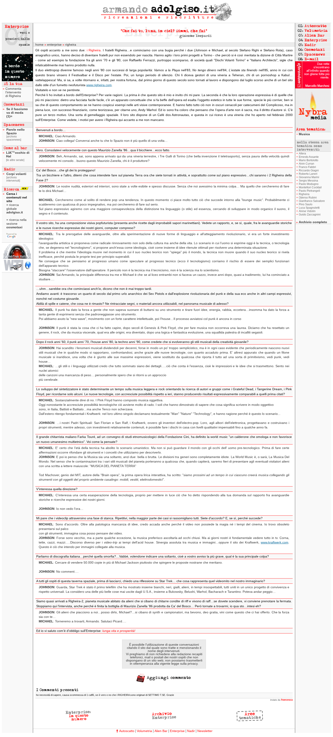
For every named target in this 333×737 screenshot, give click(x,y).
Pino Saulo (305, 204)
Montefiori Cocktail (310, 187)
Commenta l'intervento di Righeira (13, 92)
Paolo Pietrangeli (309, 190)
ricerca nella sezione (16, 223)
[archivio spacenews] (13, 138)
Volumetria (144, 731)
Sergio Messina (308, 180)
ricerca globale (14, 208)
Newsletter (204, 731)
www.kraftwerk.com (274, 542)
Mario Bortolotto (308, 160)
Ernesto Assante (309, 156)
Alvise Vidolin (307, 211)
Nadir (191, 731)
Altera (302, 153)
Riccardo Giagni (309, 170)
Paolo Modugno (309, 184)
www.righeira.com (99, 85)
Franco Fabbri (307, 167)
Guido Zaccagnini (310, 214)
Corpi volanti (16, 174)
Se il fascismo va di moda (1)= (17, 112)
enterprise (54, 44)
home (39, 44)
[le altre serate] (15, 160)
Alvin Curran (306, 163)
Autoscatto (126, 731)
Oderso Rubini (308, 197)
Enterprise (177, 731)
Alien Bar (160, 731)
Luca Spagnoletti (309, 207)
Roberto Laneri (308, 173)
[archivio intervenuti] (13, 179)
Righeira (304, 194)
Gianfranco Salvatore (312, 201)
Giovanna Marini (309, 177)
